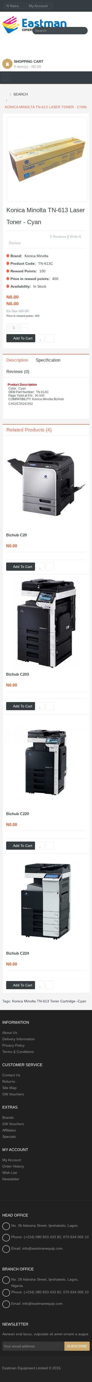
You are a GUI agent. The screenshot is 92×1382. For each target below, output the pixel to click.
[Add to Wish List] (40, 567)
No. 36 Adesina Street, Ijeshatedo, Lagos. (44, 1225)
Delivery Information (18, 1039)
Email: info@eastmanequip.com (37, 1248)
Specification (48, 360)
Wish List (9, 1173)
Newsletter (10, 1179)
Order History (13, 1166)
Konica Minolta (36, 256)
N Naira (13, 6)
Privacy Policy (13, 1045)
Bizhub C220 (17, 814)
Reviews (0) (17, 371)
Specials (9, 1137)
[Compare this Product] (50, 567)
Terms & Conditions (18, 1052)
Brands (8, 1117)
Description (17, 360)
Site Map (9, 1088)
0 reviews (58, 237)
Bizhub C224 (17, 953)
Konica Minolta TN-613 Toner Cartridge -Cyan (49, 1001)
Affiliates (9, 1130)
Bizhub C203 (17, 674)
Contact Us (11, 1075)
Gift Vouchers (13, 1094)
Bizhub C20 (16, 535)
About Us (9, 1033)
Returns (8, 1081)
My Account (11, 1160)
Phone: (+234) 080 (27, 1237)
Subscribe (77, 1346)
